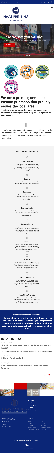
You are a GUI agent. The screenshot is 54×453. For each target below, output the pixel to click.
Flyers (42, 421)
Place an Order (13, 125)
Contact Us (4, 424)
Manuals (43, 423)
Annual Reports (27, 161)
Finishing (27, 260)
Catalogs (27, 242)
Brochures (27, 192)
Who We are (31, 403)
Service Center (32, 405)
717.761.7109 (5, 423)
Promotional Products (46, 427)
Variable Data (44, 425)
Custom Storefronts (27, 277)
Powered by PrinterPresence (27, 448)
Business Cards (27, 208)
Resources (31, 407)
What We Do (31, 400)
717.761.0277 (15, 2)
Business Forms (27, 224)
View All (47, 375)
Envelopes (30, 425)
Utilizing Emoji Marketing (13, 358)
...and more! (43, 429)
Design (29, 421)
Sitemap (36, 440)
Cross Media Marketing (27, 295)
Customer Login (32, 410)
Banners (27, 179)
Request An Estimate (38, 125)
